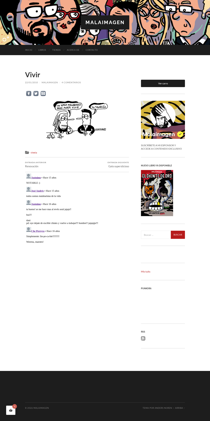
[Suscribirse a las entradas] (143, 339)
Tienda (56, 50)
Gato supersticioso (118, 164)
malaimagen (105, 22)
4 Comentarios (71, 82)
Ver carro (163, 83)
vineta (34, 152)
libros (42, 50)
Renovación (35, 164)
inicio (28, 50)
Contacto (92, 50)
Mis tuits (145, 271)
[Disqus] (77, 210)
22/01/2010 (31, 82)
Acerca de (73, 50)
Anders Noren (163, 408)
